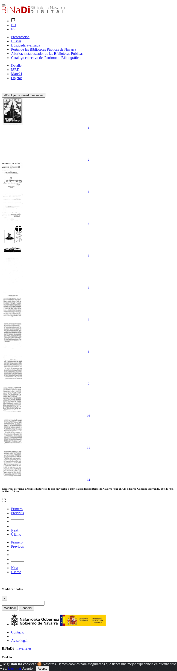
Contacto (17, 632)
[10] (12, 399)
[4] (12, 207)
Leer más (14, 668)
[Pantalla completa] (88, 501)
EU (13, 25)
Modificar (10, 608)
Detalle (16, 65)
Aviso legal (19, 640)
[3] (12, 175)
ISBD (15, 70)
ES (13, 29)
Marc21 (16, 74)
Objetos (16, 78)
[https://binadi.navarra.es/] (33, 12)
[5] (12, 239)
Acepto (27, 668)
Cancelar (26, 608)
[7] (12, 303)
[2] (12, 143)
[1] (12, 111)
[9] (12, 367)
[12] (12, 463)
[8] (12, 335)
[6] (12, 271)
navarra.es (24, 648)
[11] (12, 431)
